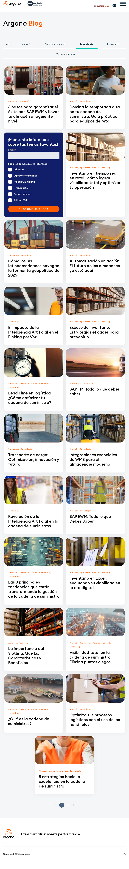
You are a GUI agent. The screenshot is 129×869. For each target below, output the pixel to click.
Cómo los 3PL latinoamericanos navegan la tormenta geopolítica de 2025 (33, 268)
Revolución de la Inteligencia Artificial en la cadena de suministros (33, 521)
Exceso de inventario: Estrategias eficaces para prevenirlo (94, 332)
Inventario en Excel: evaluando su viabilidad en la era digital (95, 583)
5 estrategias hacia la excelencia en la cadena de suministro (62, 781)
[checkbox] (33, 185)
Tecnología (86, 44)
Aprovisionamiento (55, 44)
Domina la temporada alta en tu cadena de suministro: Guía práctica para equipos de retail (95, 114)
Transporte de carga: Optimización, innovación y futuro (33, 459)
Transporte (113, 44)
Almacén (26, 44)
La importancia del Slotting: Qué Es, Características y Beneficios (26, 655)
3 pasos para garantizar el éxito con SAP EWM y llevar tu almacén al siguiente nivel (33, 114)
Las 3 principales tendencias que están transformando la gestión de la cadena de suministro (33, 589)
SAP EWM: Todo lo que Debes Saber (90, 519)
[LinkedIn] (124, 854)
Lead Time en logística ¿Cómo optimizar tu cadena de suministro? (29, 398)
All (7, 44)
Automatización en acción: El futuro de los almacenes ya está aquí (95, 265)
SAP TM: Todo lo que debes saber (95, 391)
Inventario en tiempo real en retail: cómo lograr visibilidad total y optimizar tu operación (95, 180)
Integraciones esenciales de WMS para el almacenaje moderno (93, 459)
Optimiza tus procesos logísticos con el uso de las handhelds (95, 719)
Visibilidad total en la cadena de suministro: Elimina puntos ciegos (90, 657)
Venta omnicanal (66, 54)
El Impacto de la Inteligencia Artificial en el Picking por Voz (33, 332)
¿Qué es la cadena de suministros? (28, 721)
